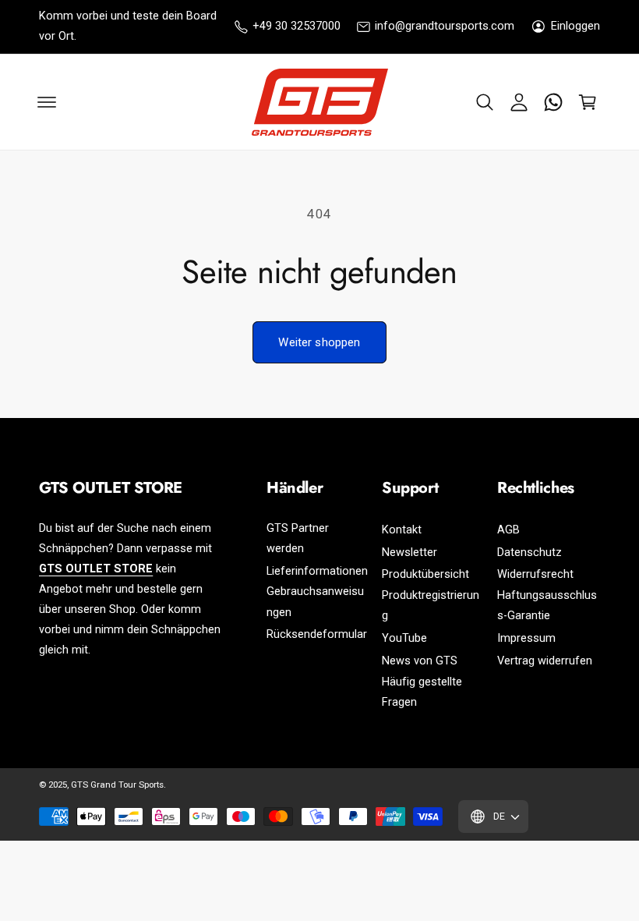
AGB (508, 530)
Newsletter (409, 552)
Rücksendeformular (317, 634)
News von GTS (419, 661)
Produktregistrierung (430, 605)
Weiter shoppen (319, 342)
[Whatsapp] (553, 102)
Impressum (526, 638)
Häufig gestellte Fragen (422, 692)
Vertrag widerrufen (544, 661)
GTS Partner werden (298, 538)
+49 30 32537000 (296, 26)
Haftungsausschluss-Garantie (547, 605)
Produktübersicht (425, 574)
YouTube (404, 638)
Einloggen (575, 26)
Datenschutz (529, 552)
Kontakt (402, 530)
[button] (485, 102)
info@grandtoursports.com (444, 26)
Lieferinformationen (317, 571)
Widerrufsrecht (535, 574)
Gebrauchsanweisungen (315, 601)
